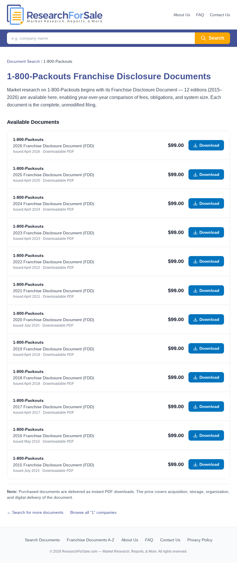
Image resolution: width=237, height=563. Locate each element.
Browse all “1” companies (93, 512)
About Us (181, 14)
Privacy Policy (199, 540)
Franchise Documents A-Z (90, 540)
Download (209, 145)
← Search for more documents (35, 512)
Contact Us (220, 14)
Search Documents (42, 540)
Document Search (23, 61)
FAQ (200, 14)
